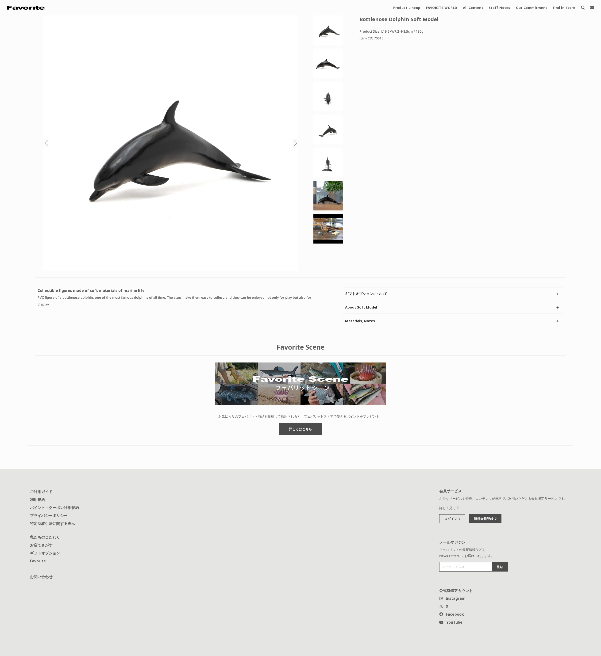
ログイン (451, 518)
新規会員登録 (484, 518)
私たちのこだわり (45, 537)
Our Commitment (531, 7)
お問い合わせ (41, 576)
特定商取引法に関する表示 (52, 523)
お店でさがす (41, 545)
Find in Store (564, 7)
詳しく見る (448, 508)
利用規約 (37, 499)
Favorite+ (39, 561)
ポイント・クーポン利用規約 (54, 507)
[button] (295, 143)
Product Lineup (406, 7)
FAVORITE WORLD (441, 7)
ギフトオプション (45, 553)
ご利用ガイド (41, 491)
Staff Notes (499, 7)
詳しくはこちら (300, 429)
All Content (473, 7)
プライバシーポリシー (49, 515)
